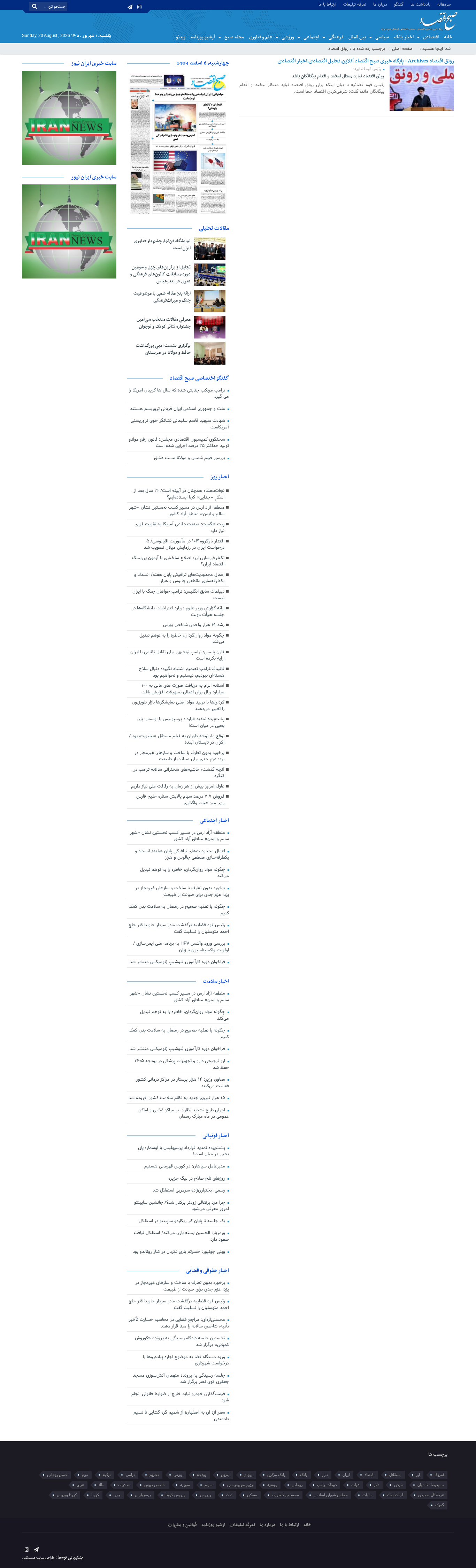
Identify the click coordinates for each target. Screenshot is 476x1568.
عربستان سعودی (431, 1495)
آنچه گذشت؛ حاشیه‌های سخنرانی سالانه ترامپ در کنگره (178, 773)
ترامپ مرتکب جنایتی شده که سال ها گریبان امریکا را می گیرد (179, 394)
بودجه (201, 1475)
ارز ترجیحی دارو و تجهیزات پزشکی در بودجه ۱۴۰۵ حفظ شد (182, 1064)
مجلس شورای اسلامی (331, 1495)
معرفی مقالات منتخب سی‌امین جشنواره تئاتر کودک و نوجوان (164, 323)
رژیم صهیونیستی (240, 1485)
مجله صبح (234, 37)
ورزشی (288, 37)
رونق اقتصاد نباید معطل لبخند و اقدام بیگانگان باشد (338, 76)
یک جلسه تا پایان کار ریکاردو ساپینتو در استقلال (183, 1221)
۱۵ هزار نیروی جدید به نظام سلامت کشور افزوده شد (178, 1098)
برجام (248, 1475)
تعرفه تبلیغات (354, 4)
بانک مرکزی (276, 1475)
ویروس (205, 1495)
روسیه (272, 1485)
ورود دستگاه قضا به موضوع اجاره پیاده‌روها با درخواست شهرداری (186, 1360)
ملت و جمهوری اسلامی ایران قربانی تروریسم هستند (178, 409)
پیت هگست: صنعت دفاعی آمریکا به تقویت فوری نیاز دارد (179, 527)
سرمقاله (444, 4)
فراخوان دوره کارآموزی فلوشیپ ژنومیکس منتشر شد (178, 962)
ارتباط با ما (327, 4)
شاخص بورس (155, 1485)
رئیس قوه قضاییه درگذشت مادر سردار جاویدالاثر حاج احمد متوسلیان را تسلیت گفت (179, 928)
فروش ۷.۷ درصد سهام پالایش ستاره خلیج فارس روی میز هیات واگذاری (180, 800)
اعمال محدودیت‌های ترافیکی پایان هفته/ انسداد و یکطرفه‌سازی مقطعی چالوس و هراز (179, 578)
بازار (325, 1475)
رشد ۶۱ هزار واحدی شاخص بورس (193, 625)
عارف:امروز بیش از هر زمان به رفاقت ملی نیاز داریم (177, 786)
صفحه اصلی (402, 48)
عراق (80, 1485)
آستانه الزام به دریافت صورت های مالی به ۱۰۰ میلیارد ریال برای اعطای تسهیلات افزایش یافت (182, 689)
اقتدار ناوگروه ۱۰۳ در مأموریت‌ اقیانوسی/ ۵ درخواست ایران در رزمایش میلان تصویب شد (184, 545)
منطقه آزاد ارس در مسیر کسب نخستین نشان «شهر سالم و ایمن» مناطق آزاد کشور (176, 511)
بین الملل (357, 37)
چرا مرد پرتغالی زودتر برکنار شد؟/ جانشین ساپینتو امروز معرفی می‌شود (181, 1206)
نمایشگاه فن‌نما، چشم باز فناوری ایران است (162, 244)
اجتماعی (311, 37)
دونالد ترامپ (327, 1485)
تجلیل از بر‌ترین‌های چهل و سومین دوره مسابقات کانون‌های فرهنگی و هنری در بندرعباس (160, 274)
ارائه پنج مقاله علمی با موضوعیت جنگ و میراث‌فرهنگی (162, 297)
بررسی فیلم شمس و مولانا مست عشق (190, 458)
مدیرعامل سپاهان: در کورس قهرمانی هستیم (185, 1166)
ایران (346, 1475)
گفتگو (399, 4)
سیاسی (382, 37)
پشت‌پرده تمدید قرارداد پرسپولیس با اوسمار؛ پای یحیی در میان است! (180, 722)
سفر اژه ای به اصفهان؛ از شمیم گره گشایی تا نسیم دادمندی (181, 1416)
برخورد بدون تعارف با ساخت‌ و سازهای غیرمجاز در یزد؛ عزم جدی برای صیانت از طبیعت (179, 756)
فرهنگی (336, 37)
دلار (376, 1485)
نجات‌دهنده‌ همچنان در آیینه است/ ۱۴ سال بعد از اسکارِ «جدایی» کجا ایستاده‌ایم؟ (178, 494)
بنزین (225, 1475)
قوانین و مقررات (182, 1525)
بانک (303, 1475)
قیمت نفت (395, 1495)
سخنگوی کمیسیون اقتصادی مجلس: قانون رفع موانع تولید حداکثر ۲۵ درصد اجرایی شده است (179, 443)
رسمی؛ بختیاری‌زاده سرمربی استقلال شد (190, 1190)
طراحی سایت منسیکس (38, 1558)
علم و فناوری (260, 37)
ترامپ (130, 1475)
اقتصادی (431, 37)
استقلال (395, 1475)
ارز (418, 1475)
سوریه (185, 1485)
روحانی (297, 1485)
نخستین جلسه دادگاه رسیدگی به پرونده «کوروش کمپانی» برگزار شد (182, 1341)
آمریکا (439, 1475)
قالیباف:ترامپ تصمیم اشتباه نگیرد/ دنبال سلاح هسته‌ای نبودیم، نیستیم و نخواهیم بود (181, 672)
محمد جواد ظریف (285, 1495)
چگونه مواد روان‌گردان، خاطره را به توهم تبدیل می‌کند (181, 639)
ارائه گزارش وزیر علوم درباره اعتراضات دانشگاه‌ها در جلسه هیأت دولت (178, 611)
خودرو (398, 1485)
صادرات (124, 1485)
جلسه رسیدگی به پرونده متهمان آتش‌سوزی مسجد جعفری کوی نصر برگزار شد (181, 1379)
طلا (101, 1485)
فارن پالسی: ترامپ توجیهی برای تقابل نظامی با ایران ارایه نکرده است (177, 655)
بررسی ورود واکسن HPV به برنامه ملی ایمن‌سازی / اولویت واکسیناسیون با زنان (181, 947)
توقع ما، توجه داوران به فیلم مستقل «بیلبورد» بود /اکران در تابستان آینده (176, 739)
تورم (85, 1475)
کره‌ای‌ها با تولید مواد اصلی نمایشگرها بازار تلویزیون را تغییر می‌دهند (178, 706)
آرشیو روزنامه (203, 37)
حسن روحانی (57, 1475)
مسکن (252, 1495)
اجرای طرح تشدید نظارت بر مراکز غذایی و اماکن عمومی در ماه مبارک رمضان (183, 1113)
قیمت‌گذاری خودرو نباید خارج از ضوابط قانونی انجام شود (180, 1397)
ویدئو (180, 37)
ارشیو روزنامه (213, 1525)
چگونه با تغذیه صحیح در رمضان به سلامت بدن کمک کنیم (179, 910)
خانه (448, 37)
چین (117, 1495)
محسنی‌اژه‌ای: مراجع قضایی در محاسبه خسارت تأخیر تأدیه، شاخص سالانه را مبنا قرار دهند (179, 1323)
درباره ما (380, 4)
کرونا (95, 1495)
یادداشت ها (420, 4)
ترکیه (107, 1475)
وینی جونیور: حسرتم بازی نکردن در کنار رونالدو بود (180, 1252)
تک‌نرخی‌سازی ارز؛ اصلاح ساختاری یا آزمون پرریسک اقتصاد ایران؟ (178, 561)
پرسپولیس (143, 1495)
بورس (178, 1475)
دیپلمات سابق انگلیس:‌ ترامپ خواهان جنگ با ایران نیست (178, 595)
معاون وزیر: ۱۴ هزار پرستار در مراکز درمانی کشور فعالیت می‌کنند (182, 1083)
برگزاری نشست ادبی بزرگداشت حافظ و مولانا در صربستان (163, 349)
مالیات (367, 1495)
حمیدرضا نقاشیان (430, 1485)
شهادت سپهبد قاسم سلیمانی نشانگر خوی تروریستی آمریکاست (180, 424)
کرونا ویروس (67, 1495)
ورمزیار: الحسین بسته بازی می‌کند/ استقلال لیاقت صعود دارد (181, 1236)
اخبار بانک (404, 37)
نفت (229, 1495)
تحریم (154, 1475)
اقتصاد (369, 1475)
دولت (355, 1485)
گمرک (439, 1505)
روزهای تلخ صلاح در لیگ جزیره (197, 1178)
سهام (209, 1485)
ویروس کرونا (175, 1495)
